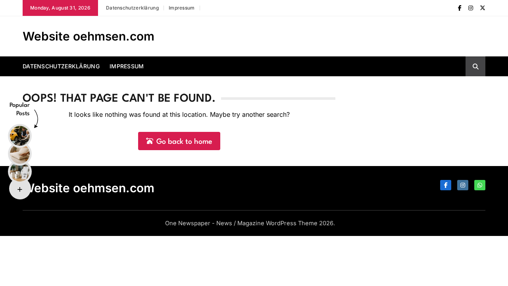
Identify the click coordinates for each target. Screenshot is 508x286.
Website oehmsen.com (88, 36)
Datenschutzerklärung (132, 8)
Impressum (182, 8)
